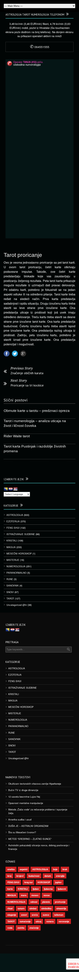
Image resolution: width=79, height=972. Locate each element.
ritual (10, 908)
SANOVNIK (12, 585)
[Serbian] (15, 489)
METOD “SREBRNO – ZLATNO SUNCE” (30, 839)
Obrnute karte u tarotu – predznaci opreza (37, 411)
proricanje (60, 901)
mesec (35, 895)
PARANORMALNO (16, 572)
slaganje (11, 914)
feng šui (28, 882)
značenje (34, 927)
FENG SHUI (12, 527)
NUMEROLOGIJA (15, 566)
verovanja (64, 921)
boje (55, 869)
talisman (58, 914)
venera (50, 921)
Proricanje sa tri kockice (27, 385)
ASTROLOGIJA (14, 515)
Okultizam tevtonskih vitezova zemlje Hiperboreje (34, 783)
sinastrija (61, 908)
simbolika (46, 908)
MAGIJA (11, 547)
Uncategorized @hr (16, 605)
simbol (32, 908)
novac (47, 895)
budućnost (34, 875)
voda (9, 927)
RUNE (9, 579)
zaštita (20, 927)
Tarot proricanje (23, 255)
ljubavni (62, 888)
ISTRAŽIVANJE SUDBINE (20, 534)
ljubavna (48, 888)
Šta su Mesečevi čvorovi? (22, 832)
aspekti (23, 869)
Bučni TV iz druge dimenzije (23, 790)
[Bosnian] (6, 489)
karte (10, 888)
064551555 (39, 47)
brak (64, 869)
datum (47, 875)
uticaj (38, 921)
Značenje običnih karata (26, 373)
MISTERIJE (12, 560)
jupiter (58, 882)
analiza (11, 869)
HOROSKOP (43, 882)
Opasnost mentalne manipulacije (25, 803)
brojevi (20, 875)
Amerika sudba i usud (19, 819)
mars (23, 895)
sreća (35, 914)
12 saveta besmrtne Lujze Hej (24, 796)
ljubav (36, 888)
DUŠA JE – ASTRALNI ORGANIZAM (28, 826)
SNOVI (10, 592)
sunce (46, 914)
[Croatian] (10, 489)
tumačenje (25, 921)
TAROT (10, 598)
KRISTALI (11, 540)
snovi (24, 914)
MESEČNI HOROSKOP (19, 553)
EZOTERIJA (13, 521)
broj (9, 875)
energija (60, 875)
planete (46, 901)
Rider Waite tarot (17, 436)
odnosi (33, 901)
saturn (21, 908)
